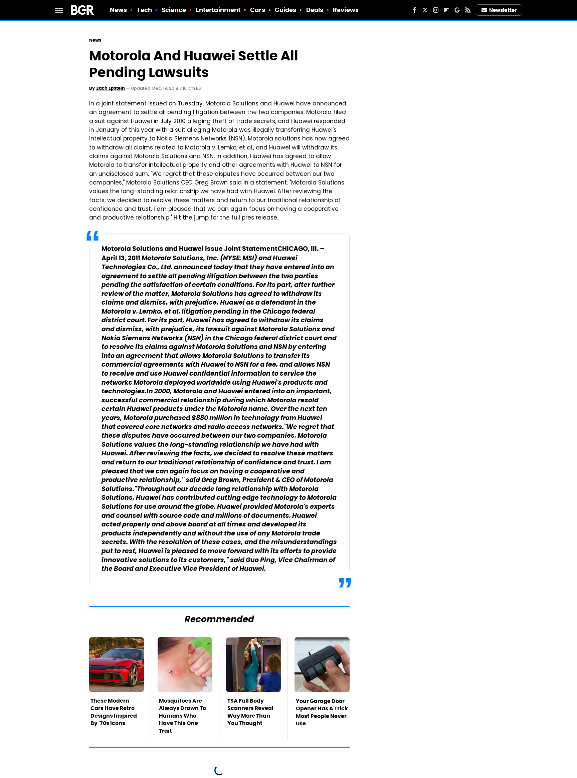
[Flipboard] (446, 10)
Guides (286, 10)
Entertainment (218, 10)
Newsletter (503, 10)
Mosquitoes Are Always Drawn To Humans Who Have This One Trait (182, 715)
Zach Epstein (110, 88)
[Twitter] (425, 10)
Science (174, 10)
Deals (315, 10)
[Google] (457, 10)
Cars (257, 10)
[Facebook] (414, 10)
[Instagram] (435, 10)
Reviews (346, 10)
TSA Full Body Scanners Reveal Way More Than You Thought (250, 712)
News (118, 10)
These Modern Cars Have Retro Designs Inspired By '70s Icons (113, 712)
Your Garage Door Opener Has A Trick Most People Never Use (322, 712)
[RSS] (467, 10)
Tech (144, 10)
